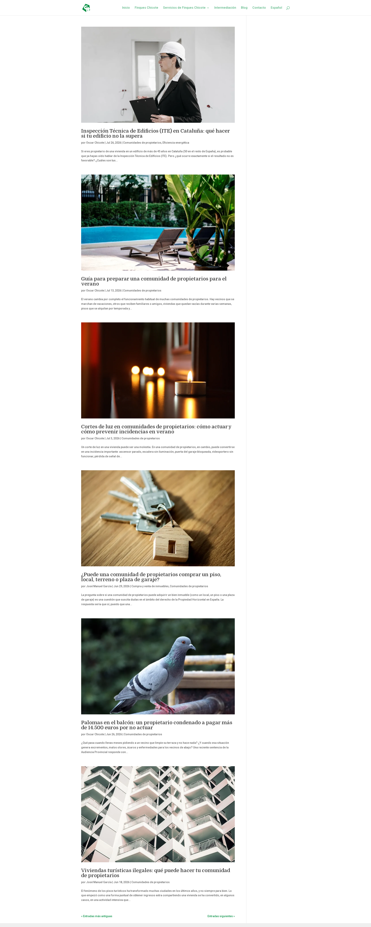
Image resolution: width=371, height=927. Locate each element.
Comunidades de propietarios (142, 142)
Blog (244, 7)
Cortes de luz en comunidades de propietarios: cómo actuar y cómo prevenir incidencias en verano (156, 429)
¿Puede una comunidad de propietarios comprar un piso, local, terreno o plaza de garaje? (151, 577)
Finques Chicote (146, 7)
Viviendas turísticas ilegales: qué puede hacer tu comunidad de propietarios (155, 873)
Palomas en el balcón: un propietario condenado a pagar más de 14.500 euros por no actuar (156, 725)
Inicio (126, 7)
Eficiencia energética (176, 142)
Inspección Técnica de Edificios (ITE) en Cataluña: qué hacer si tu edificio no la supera (155, 133)
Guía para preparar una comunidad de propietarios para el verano (154, 281)
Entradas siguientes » (221, 916)
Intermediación (225, 7)
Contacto (259, 7)
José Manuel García (99, 586)
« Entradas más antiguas (96, 916)
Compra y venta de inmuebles (150, 586)
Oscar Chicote (95, 142)
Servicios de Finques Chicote (184, 7)
